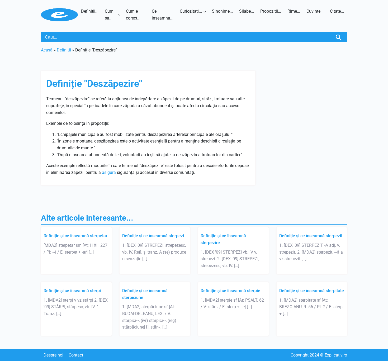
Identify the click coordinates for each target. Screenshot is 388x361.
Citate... (337, 11)
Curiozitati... (191, 11)
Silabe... (246, 11)
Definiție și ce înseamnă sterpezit (310, 235)
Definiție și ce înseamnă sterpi (72, 290)
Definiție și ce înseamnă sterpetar (75, 235)
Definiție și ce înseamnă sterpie (230, 290)
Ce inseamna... (162, 15)
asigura (109, 172)
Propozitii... (270, 11)
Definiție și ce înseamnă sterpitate (311, 290)
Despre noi (53, 355)
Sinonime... (222, 11)
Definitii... (89, 11)
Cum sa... (109, 15)
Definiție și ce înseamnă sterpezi (153, 235)
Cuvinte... (315, 11)
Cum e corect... (133, 15)
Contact (76, 355)
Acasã (47, 50)
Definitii (64, 50)
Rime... (293, 11)
